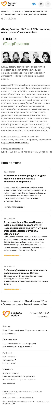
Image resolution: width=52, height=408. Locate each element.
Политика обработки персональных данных (19, 380)
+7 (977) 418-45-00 (39, 313)
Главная (5, 11)
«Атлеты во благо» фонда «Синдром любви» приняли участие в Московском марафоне (25, 178)
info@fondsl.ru (43, 316)
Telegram (11, 357)
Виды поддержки (9, 333)
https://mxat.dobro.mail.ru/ (15, 142)
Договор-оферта (9, 383)
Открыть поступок (25, 347)
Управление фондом (16, 330)
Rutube (5, 363)
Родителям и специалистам (36, 330)
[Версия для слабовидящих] (35, 4)
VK (4, 357)
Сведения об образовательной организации (19, 377)
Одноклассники (9, 360)
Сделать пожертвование (12, 344)
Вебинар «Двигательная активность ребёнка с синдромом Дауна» (25, 271)
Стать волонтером (9, 347)
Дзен (13, 363)
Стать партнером (29, 344)
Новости (16, 11)
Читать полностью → (14, 207)
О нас (5, 330)
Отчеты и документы (11, 373)
